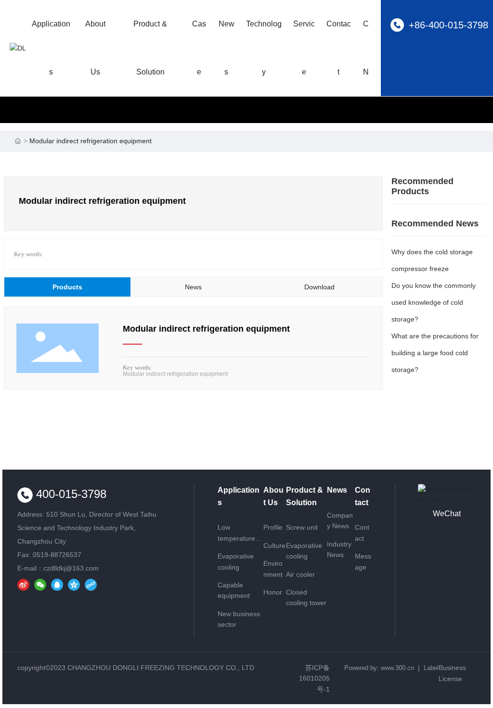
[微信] (40, 583)
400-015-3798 (69, 493)
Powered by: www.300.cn (379, 667)
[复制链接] (91, 583)
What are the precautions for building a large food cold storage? (435, 352)
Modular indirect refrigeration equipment (206, 329)
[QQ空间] (74, 583)
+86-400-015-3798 (448, 25)
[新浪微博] (23, 583)
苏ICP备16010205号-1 (314, 678)
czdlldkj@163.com (71, 568)
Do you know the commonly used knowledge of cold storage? (433, 302)
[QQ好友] (57, 583)
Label (431, 667)
